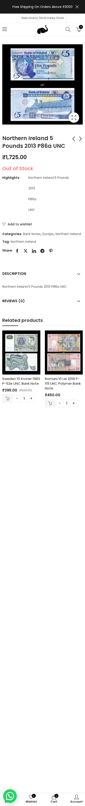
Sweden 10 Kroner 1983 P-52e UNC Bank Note (21, 381)
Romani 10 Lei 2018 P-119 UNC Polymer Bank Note (63, 383)
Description (14, 273)
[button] (10, 796)
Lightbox (74, 117)
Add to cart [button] (7, 398)
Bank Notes (32, 234)
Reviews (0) (13, 301)
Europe (48, 234)
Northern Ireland (68, 234)
